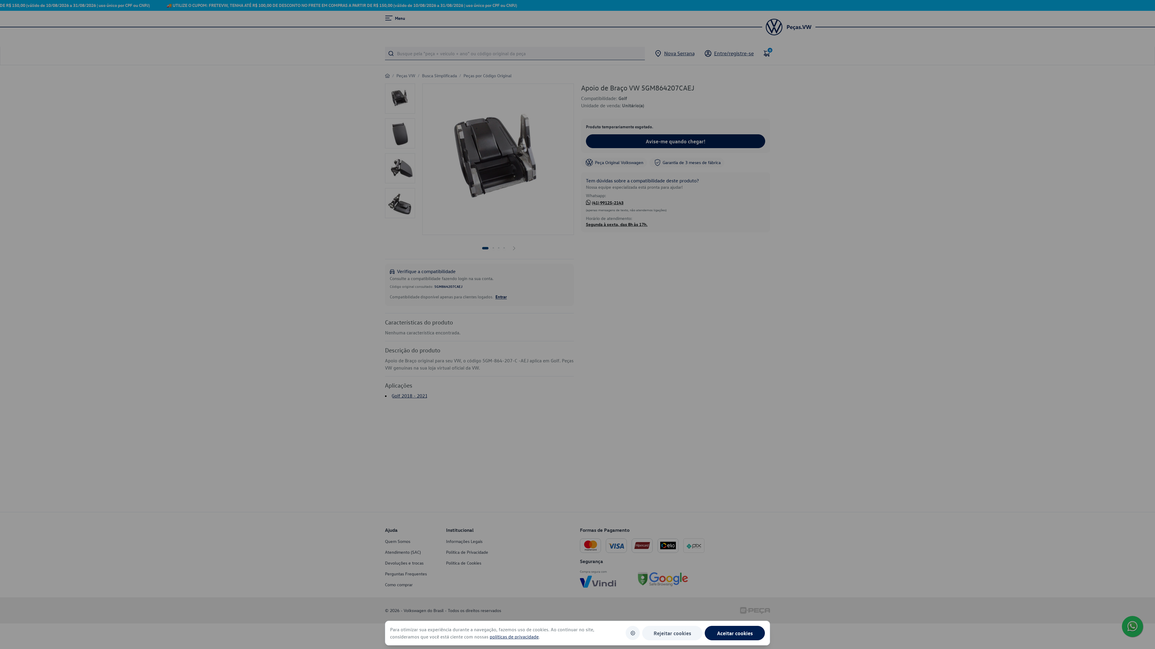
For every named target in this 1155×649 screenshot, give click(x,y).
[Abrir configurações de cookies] (633, 633)
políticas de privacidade (514, 637)
